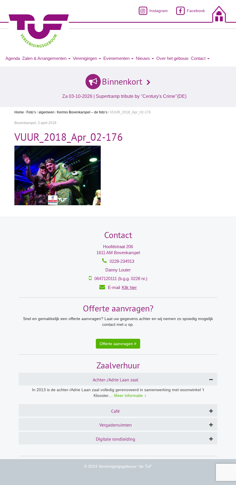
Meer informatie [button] (128, 395)
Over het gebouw (172, 58)
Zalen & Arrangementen (45, 58)
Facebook (195, 10)
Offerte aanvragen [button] (117, 343)
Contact (199, 58)
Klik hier (129, 287)
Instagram (158, 10)
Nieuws (143, 58)
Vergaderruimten (115, 425)
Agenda (12, 58)
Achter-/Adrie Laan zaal (115, 380)
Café (115, 411)
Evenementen (117, 58)
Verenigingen (85, 58)
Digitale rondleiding (115, 439)
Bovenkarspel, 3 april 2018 (35, 123)
